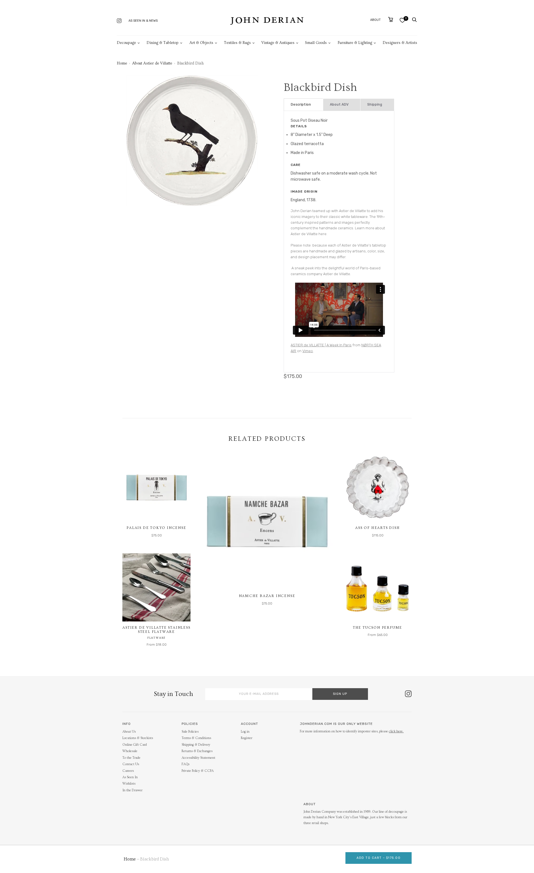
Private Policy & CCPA (198, 771)
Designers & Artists (400, 43)
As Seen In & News (143, 21)
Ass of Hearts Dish (377, 528)
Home (122, 63)
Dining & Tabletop (163, 43)
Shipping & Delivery (196, 745)
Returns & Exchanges (197, 751)
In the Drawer (132, 790)
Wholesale (129, 751)
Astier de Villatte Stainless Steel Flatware (156, 630)
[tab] (303, 104)
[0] (402, 20)
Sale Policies (190, 731)
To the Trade (131, 758)
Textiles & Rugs (237, 43)
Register (246, 738)
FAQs (185, 764)
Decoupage (126, 43)
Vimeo (307, 351)
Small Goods (316, 43)
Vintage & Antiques (278, 43)
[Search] (414, 20)
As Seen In (130, 777)
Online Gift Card (134, 745)
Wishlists (128, 783)
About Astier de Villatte (152, 63)
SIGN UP (340, 694)
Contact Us (130, 764)
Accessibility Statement (198, 758)
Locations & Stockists (137, 738)
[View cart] (390, 19)
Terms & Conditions (196, 738)
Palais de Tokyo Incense (156, 528)
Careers (128, 771)
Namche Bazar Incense (267, 596)
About (375, 20)
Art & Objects (201, 43)
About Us (129, 731)
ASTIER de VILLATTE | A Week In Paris (321, 345)
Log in (245, 731)
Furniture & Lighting (355, 43)
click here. (396, 731)
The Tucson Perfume (377, 628)
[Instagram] (119, 21)
